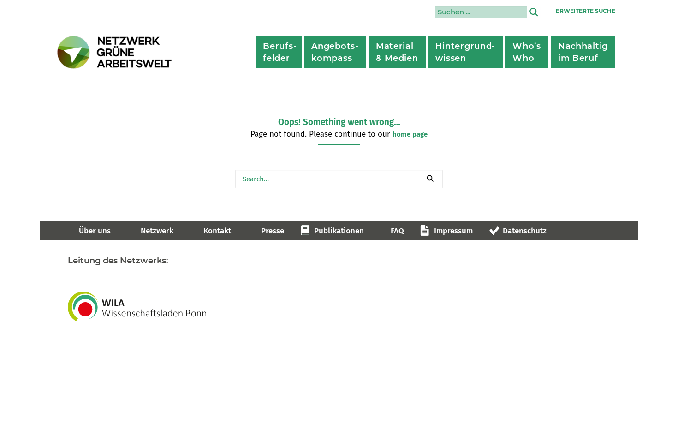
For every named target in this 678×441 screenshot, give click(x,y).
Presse (272, 231)
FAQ (397, 231)
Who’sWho (526, 52)
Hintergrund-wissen (465, 52)
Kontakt (217, 231)
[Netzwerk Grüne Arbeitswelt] (115, 52)
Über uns (95, 231)
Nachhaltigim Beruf (583, 52)
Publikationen (339, 231)
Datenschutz (525, 231)
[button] (430, 178)
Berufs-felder (280, 52)
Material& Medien (397, 52)
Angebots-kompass (334, 52)
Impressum (453, 231)
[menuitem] (279, 52)
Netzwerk (157, 231)
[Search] (339, 179)
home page (410, 134)
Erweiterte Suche (585, 10)
